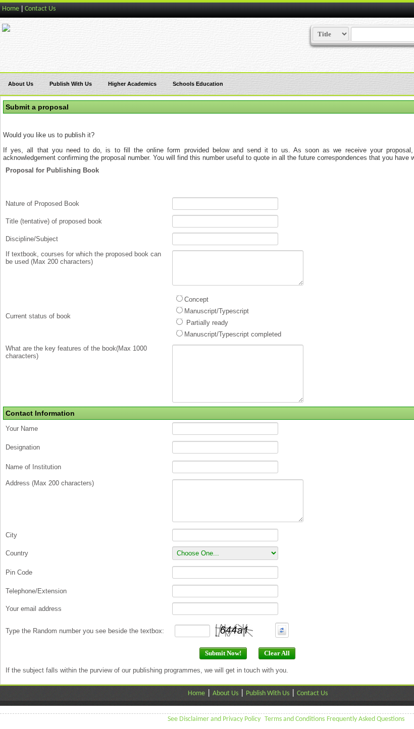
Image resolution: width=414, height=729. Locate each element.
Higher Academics (132, 84)
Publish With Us (70, 84)
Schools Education (198, 84)
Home (10, 9)
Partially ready (206, 322)
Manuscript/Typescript (216, 311)
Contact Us (40, 9)
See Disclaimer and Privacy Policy (214, 719)
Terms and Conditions (295, 719)
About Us (20, 84)
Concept (196, 299)
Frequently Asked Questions (365, 719)
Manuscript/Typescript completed (232, 334)
